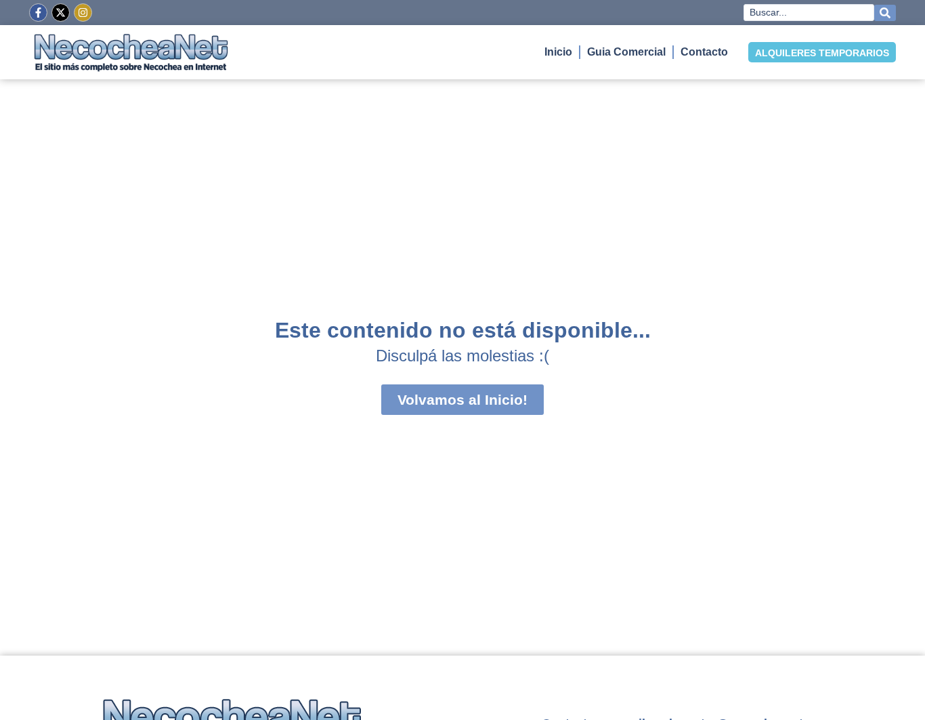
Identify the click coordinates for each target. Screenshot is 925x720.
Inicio (558, 52)
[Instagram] (83, 12)
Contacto (704, 52)
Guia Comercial (626, 52)
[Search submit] (885, 13)
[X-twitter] (60, 12)
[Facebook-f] (38, 12)
